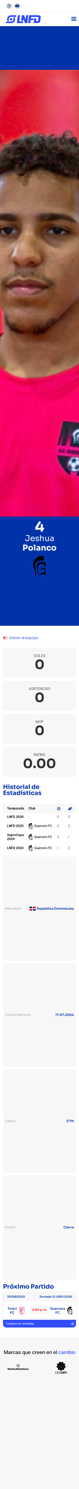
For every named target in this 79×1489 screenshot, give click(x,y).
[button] (74, 19)
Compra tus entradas (20, 1323)
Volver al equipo (23, 638)
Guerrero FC (43, 826)
